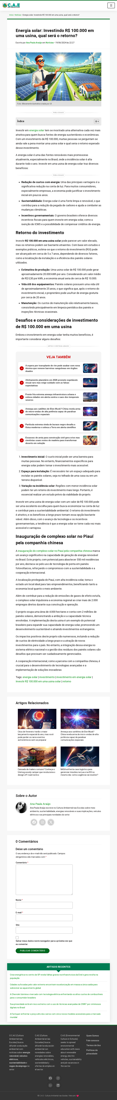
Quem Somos (92, 1036)
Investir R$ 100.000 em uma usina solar (38, 681)
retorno (67, 681)
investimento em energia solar (74, 677)
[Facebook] (34, 822)
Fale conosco (92, 1040)
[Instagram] (42, 822)
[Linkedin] (58, 1085)
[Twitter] (51, 822)
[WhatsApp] (50, 1085)
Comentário (22, 862)
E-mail (19, 912)
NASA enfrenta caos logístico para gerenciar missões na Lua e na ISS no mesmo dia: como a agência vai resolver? (79, 772)
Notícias (18, 15)
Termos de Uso (93, 1045)
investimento (47, 677)
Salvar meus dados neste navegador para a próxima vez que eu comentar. (44, 943)
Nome (19, 900)
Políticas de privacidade (92, 1052)
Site (17, 925)
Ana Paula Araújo (34, 43)
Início (11, 15)
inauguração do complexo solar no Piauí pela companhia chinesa (55, 550)
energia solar (36, 130)
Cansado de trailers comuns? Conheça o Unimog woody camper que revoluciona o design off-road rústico (36, 772)
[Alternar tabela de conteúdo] (95, 121)
